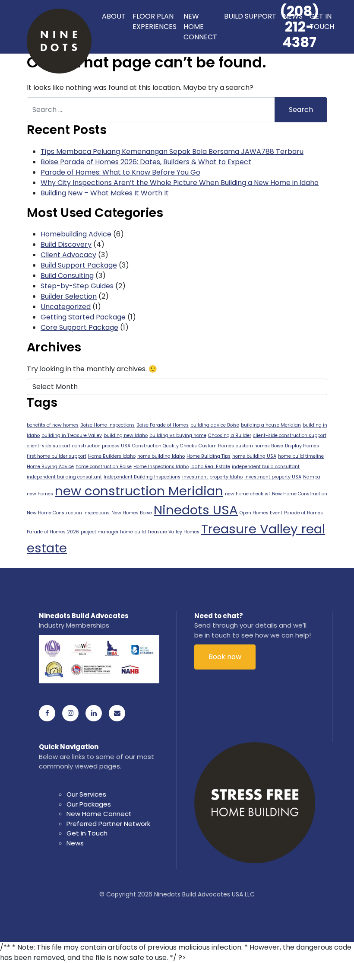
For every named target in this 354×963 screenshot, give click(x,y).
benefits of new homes (53, 425)
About (114, 16)
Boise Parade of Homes (162, 425)
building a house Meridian (271, 425)
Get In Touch (322, 21)
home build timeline (301, 456)
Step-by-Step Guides (77, 286)
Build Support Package (79, 265)
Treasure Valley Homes (173, 532)
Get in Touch (86, 833)
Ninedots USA (196, 510)
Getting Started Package (83, 317)
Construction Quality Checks (164, 446)
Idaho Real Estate (210, 466)
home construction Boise (104, 466)
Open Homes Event (261, 513)
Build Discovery (66, 244)
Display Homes (302, 446)
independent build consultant (266, 466)
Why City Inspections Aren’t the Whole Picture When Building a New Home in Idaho (180, 183)
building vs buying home (177, 435)
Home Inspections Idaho (161, 466)
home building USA (254, 456)
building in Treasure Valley (71, 435)
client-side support (48, 446)
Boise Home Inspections (107, 425)
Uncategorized (66, 307)
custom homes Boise (259, 446)
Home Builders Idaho (112, 456)
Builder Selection (69, 296)
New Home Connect (200, 26)
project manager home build (113, 532)
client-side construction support (289, 435)
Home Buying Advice (50, 466)
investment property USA (272, 477)
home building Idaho (161, 456)
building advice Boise (214, 425)
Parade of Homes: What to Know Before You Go (120, 172)
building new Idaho (126, 435)
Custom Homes (216, 446)
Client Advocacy (68, 255)
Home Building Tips (208, 456)
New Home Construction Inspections (68, 513)
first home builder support (56, 456)
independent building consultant (64, 477)
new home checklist (247, 494)
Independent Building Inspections (142, 477)
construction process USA (101, 446)
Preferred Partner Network (108, 823)
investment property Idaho (212, 477)
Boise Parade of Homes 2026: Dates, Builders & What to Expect (146, 162)
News (293, 16)
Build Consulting (67, 276)
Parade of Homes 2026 (53, 532)
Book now (225, 657)
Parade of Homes (303, 513)
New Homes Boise (131, 513)
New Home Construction (299, 494)
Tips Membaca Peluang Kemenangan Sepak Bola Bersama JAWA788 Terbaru (172, 151)
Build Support (250, 16)
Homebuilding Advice (76, 234)
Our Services (86, 794)
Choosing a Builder (229, 435)
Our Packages (88, 804)
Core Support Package (79, 327)
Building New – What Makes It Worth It (105, 193)
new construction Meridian (139, 491)
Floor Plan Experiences (155, 21)
